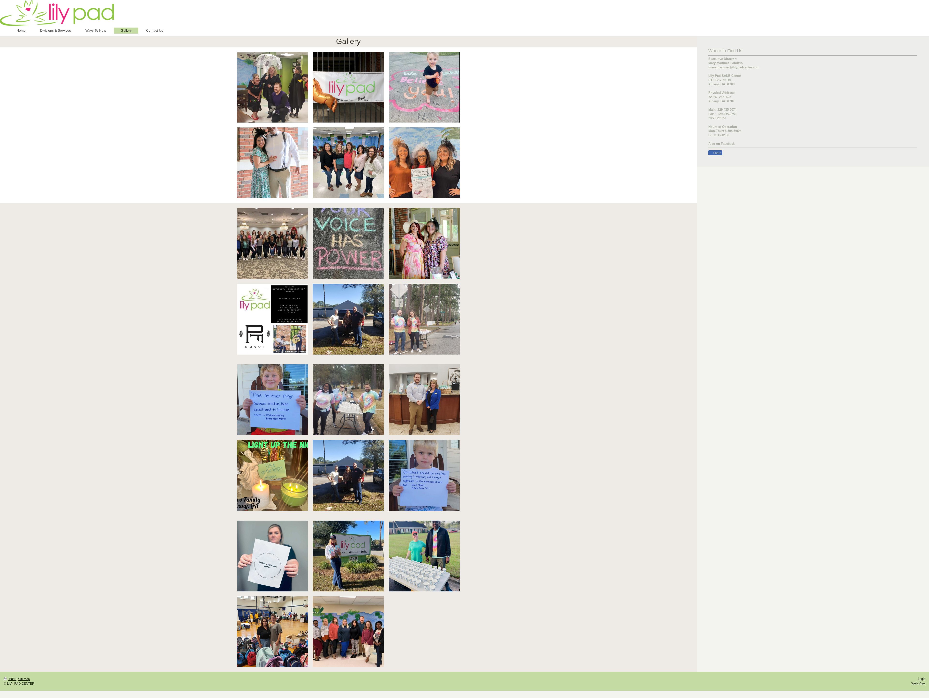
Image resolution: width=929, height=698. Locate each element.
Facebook (728, 143)
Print (12, 679)
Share (716, 153)
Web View (918, 683)
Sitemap (24, 679)
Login (921, 679)
